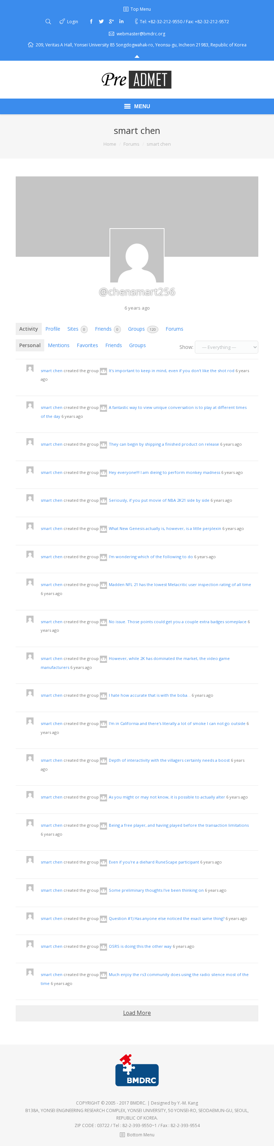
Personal (30, 345)
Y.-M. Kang (187, 1103)
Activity (28, 328)
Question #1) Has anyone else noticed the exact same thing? (166, 918)
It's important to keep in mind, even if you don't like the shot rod (171, 370)
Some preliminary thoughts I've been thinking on (156, 890)
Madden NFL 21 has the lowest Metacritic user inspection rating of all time (180, 584)
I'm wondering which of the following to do (151, 556)
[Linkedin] (121, 21)
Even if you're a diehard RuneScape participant (154, 862)
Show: (186, 347)
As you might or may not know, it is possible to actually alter (167, 797)
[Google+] (111, 21)
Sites (76, 328)
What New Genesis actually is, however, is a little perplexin (165, 528)
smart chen (51, 370)
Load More (137, 1013)
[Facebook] (91, 21)
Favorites (87, 345)
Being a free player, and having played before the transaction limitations (179, 825)
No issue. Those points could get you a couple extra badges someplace (178, 621)
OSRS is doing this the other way (140, 946)
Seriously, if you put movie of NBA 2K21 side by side (159, 500)
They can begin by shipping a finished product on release (164, 444)
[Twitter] (101, 21)
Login (72, 22)
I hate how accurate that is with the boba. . (150, 695)
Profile (52, 328)
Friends (106, 328)
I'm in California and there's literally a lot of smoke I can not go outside (177, 723)
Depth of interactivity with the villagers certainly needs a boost (169, 760)
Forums (131, 144)
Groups (142, 328)
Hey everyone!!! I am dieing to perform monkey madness (164, 472)
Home (109, 144)
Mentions (59, 345)
